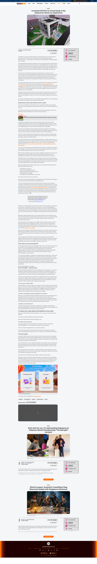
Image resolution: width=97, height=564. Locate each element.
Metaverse (20, 399)
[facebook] (48, 50)
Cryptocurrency (27, 399)
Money (46, 399)
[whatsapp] (53, 50)
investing (33, 399)
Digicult (59, 3)
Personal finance (40, 399)
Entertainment (40, 3)
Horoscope (52, 3)
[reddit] (55, 50)
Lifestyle (46, 3)
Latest (29, 3)
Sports (64, 3)
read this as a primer (30, 227)
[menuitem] (29, 4)
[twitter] (50, 50)
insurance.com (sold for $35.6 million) (38, 187)
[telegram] (51, 50)
